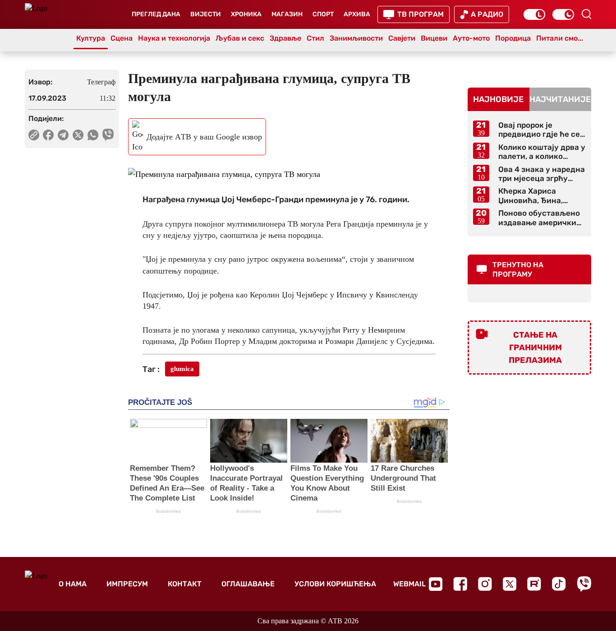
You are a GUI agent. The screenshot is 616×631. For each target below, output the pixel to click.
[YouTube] (435, 584)
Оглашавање (248, 584)
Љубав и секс (240, 38)
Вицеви (434, 38)
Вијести (205, 14)
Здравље (285, 38)
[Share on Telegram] (63, 135)
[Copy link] (33, 135)
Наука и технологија (174, 38)
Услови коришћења (335, 584)
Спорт (323, 14)
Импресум (127, 584)
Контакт (185, 584)
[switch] (534, 14)
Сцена (121, 38)
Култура (90, 38)
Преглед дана (156, 14)
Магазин (287, 14)
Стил (315, 38)
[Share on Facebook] (48, 135)
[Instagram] (485, 584)
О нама (73, 584)
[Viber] (584, 584)
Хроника (246, 14)
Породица (513, 38)
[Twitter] (509, 584)
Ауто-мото (471, 38)
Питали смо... (559, 38)
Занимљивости (356, 38)
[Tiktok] (559, 584)
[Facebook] (460, 584)
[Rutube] (534, 584)
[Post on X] (78, 135)
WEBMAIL (409, 584)
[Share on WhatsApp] (93, 135)
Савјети (401, 38)
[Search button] (586, 14)
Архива (357, 14)
